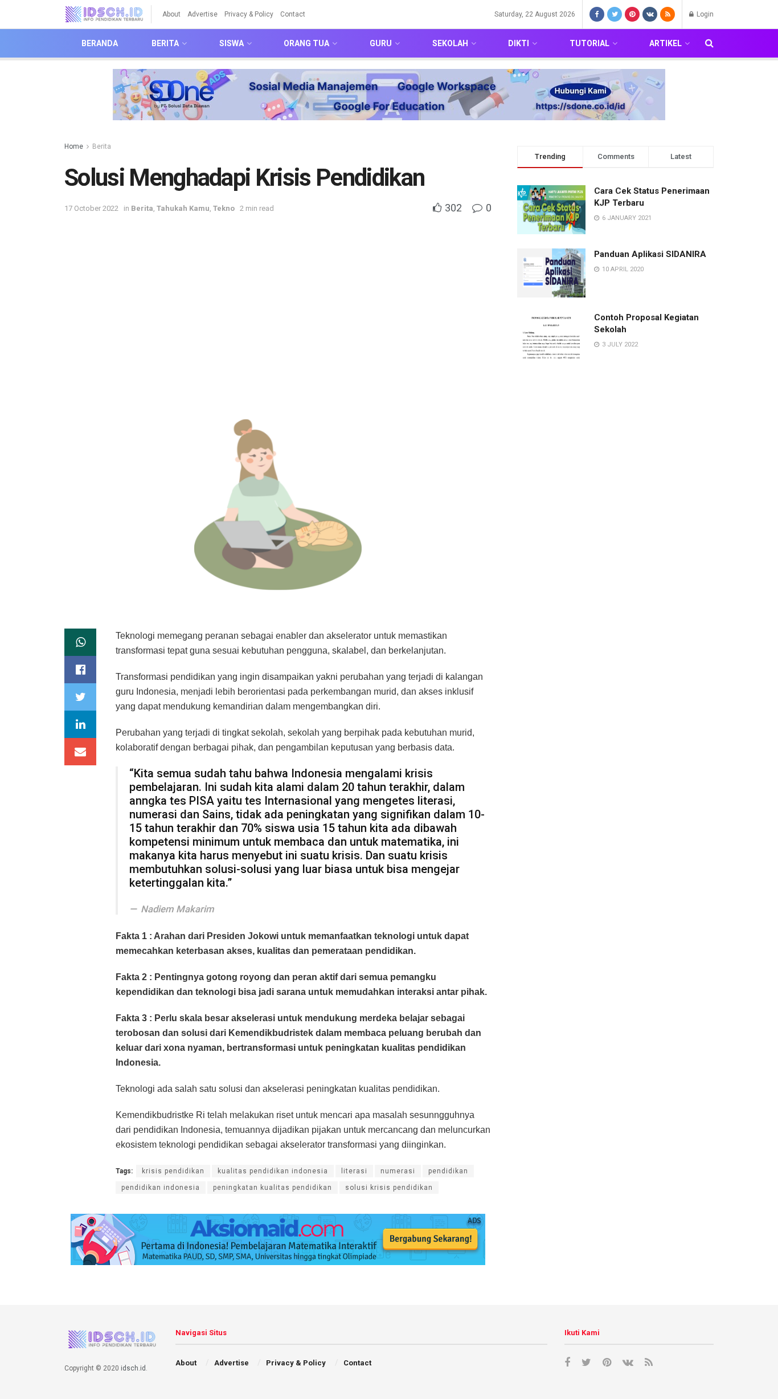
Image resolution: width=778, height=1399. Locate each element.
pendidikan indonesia (160, 1188)
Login (704, 14)
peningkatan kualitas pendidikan (272, 1188)
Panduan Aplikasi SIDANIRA (650, 254)
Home (73, 146)
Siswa (231, 43)
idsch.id (133, 1368)
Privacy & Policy (248, 14)
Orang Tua (306, 43)
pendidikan (448, 1171)
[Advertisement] (278, 301)
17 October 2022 (91, 208)
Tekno (224, 208)
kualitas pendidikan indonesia (273, 1171)
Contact (292, 14)
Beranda (99, 43)
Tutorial (589, 43)
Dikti (518, 43)
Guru (381, 43)
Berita (165, 43)
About (171, 14)
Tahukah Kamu (183, 208)
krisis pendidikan (173, 1171)
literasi (354, 1171)
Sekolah (450, 43)
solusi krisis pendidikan (389, 1188)
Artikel (665, 43)
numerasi (397, 1171)
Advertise (202, 14)
